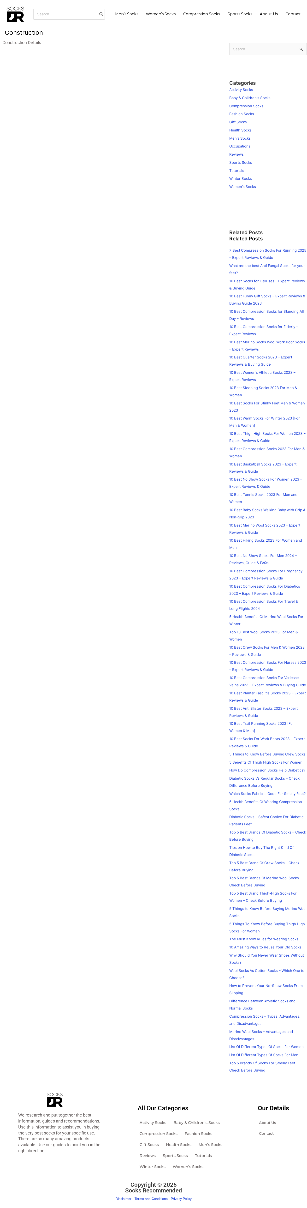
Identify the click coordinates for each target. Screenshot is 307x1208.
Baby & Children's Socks (250, 98)
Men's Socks (240, 138)
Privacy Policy (181, 1199)
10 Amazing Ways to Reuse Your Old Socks (265, 947)
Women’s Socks (188, 1166)
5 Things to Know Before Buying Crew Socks (267, 754)
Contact (266, 1133)
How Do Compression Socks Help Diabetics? (267, 770)
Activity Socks (241, 89)
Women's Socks (242, 186)
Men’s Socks (210, 1144)
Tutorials (236, 170)
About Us (267, 1122)
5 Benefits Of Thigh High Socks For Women (265, 762)
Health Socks (240, 130)
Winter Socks (240, 178)
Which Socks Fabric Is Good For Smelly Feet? (267, 793)
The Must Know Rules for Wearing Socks (263, 939)
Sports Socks (240, 162)
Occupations (239, 146)
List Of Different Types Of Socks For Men (263, 1055)
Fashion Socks (241, 114)
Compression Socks (246, 106)
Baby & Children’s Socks (196, 1122)
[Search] (101, 14)
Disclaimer (123, 1199)
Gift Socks (238, 122)
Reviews (236, 154)
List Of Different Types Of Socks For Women (266, 1046)
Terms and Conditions (151, 1199)
